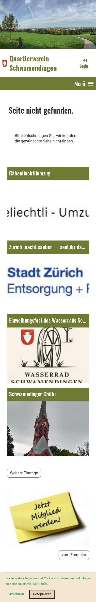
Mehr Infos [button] (40, 583)
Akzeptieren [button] (41, 594)
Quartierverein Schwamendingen (33, 63)
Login (84, 66)
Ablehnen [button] (16, 594)
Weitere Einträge (24, 473)
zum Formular (74, 554)
